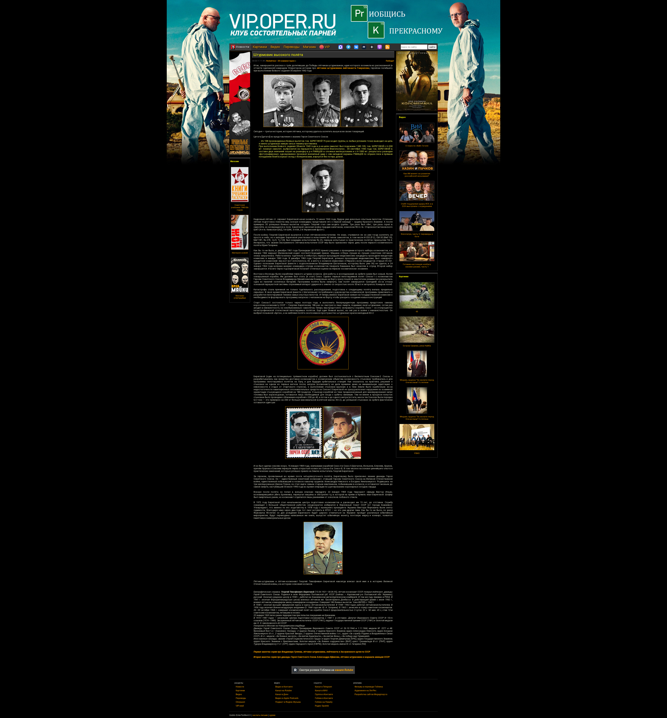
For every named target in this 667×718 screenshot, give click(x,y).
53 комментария (286, 61)
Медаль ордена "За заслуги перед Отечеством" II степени (417, 381)
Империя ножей (240, 253)
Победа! (390, 61)
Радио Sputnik (322, 706)
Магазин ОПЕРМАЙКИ (240, 297)
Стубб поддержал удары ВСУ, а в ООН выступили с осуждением (417, 205)
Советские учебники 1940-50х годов (239, 207)
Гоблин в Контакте (324, 698)
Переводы (291, 47)
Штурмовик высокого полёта (278, 55)
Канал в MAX (321, 690)
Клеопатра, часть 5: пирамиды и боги (417, 235)
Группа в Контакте (324, 694)
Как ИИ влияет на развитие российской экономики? (417, 175)
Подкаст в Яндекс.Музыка (288, 702)
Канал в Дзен (281, 694)
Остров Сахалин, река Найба (417, 346)
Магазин (309, 47)
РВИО (417, 453)
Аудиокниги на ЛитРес (365, 690)
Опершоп (240, 702)
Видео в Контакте (284, 687)
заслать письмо (260, 715)
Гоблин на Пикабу (323, 702)
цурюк (272, 715)
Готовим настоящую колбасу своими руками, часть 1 (417, 265)
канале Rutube (344, 670)
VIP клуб (240, 706)
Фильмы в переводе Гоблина (369, 687)
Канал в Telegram (323, 687)
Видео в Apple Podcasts (286, 698)
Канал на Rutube (283, 690)
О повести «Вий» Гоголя (416, 146)
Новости (242, 47)
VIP (327, 47)
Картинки (260, 47)
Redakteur (271, 61)
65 (417, 311)
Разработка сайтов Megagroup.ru (371, 694)
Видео (275, 47)
